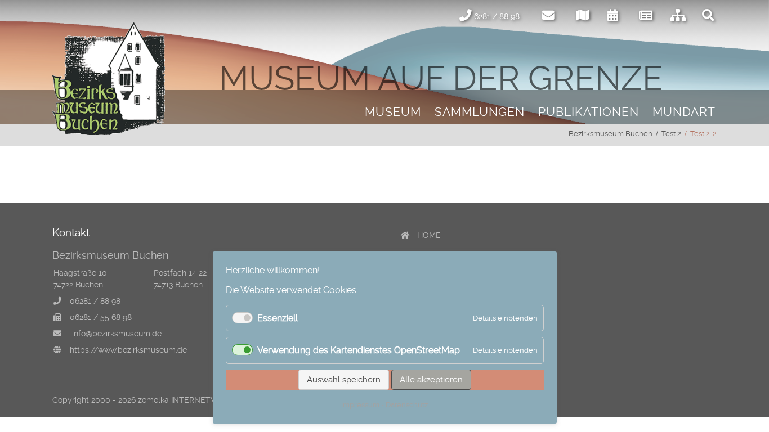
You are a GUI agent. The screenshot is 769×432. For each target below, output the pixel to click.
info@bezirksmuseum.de (117, 333)
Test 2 (671, 133)
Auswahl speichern (344, 380)
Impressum (360, 404)
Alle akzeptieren (431, 380)
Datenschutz (407, 404)
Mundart (684, 112)
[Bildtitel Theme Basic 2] (108, 132)
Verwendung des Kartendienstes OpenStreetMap (358, 350)
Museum (393, 112)
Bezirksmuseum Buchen (610, 133)
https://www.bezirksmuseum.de (128, 349)
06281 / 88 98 (95, 300)
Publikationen (588, 112)
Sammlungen (480, 112)
